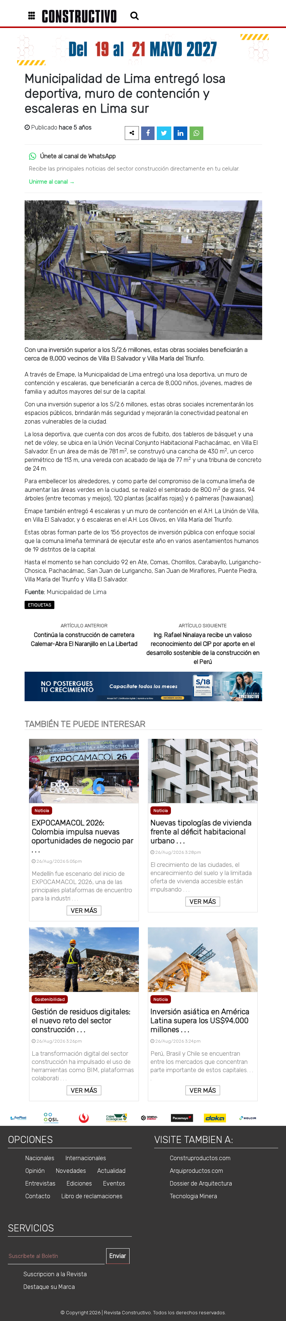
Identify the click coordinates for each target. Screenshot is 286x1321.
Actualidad (111, 1170)
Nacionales (39, 1158)
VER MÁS (84, 910)
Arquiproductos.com (196, 1170)
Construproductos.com (200, 1158)
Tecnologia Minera (193, 1196)
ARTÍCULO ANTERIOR (84, 625)
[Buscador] (134, 15)
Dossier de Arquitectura (201, 1183)
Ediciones (79, 1183)
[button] (34, 16)
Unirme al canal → (52, 181)
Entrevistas (40, 1183)
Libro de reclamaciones (92, 1196)
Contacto (37, 1196)
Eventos (114, 1183)
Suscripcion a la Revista (55, 1274)
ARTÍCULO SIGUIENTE (203, 625)
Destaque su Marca (49, 1286)
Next (269, 1118)
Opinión (35, 1170)
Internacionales (86, 1158)
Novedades (71, 1170)
